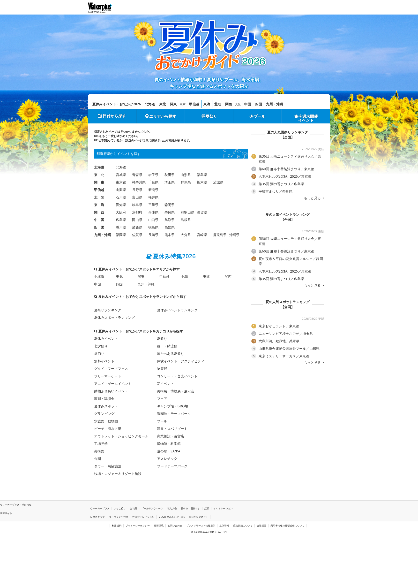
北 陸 (99, 197)
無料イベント (104, 361)
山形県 (186, 174)
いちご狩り (120, 508)
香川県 (121, 227)
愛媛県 (137, 227)
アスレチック (167, 458)
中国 (247, 104)
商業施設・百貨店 (170, 436)
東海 (206, 104)
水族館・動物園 (106, 421)
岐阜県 (137, 204)
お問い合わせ (175, 525)
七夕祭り (101, 346)
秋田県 (169, 174)
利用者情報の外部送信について (287, 525)
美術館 (99, 451)
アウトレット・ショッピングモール (121, 436)
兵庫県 (153, 212)
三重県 (153, 204)
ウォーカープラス (100, 508)
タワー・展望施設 (107, 466)
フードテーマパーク (172, 466)
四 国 (99, 227)
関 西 (99, 212)
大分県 (186, 234)
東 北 (99, 174)
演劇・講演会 (104, 398)
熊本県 (169, 234)
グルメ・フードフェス (111, 368)
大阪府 (121, 212)
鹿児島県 (220, 234)
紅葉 (206, 508)
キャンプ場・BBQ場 (172, 406)
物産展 (162, 368)
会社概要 (261, 525)
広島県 (121, 219)
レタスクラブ (97, 516)
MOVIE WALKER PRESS (171, 516)
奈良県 (169, 212)
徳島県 (153, 227)
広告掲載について (243, 525)
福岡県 (121, 234)
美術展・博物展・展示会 (175, 391)
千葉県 (153, 182)
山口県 (153, 219)
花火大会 (172, 508)
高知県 (169, 227)
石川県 (121, 197)
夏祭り (211, 116)
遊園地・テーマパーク (174, 413)
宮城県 (121, 174)
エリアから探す (162, 116)
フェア (162, 398)
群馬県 (186, 182)
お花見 (133, 508)
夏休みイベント (106, 338)
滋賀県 (202, 212)
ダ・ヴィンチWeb (118, 516)
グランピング (104, 413)
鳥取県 (169, 219)
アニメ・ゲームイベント (112, 383)
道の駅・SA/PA (168, 451)
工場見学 (101, 443)
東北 (162, 104)
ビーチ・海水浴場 (107, 428)
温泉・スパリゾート (172, 428)
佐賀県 (137, 234)
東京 (183, 104)
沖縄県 (234, 234)
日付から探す (114, 115)
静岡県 (169, 204)
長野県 (137, 189)
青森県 (137, 174)
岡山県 (137, 219)
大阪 (238, 104)
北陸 (217, 104)
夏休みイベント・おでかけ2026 (116, 104)
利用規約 (116, 525)
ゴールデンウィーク (152, 508)
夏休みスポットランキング (114, 317)
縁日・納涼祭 (167, 346)
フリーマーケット (107, 376)
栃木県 (202, 182)
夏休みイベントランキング (177, 310)
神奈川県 (139, 182)
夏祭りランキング (107, 310)
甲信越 (194, 104)
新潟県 (153, 189)
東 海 (99, 204)
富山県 (137, 197)
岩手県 (153, 174)
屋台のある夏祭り (170, 353)
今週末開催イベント (308, 118)
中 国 (99, 219)
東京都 (121, 182)
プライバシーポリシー (138, 525)
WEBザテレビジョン (143, 516)
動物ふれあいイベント (111, 391)
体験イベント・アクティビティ (180, 361)
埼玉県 (169, 182)
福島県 (202, 174)
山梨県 (121, 189)
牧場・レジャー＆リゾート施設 (118, 473)
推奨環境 (159, 525)
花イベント (165, 383)
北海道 (150, 104)
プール (259, 116)
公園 (97, 458)
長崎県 (153, 234)
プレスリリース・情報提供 (200, 525)
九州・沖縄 (274, 104)
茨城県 (218, 182)
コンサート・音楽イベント (177, 376)
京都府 (137, 212)
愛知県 (121, 204)
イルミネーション (223, 508)
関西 (228, 104)
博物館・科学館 (169, 443)
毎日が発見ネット (198, 516)
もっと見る (313, 198)
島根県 (186, 219)
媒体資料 (224, 525)
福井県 (153, 197)
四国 (258, 104)
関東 (173, 104)
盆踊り (99, 353)
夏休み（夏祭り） (190, 508)
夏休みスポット (106, 406)
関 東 (99, 182)
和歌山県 (187, 212)
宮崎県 (202, 234)
